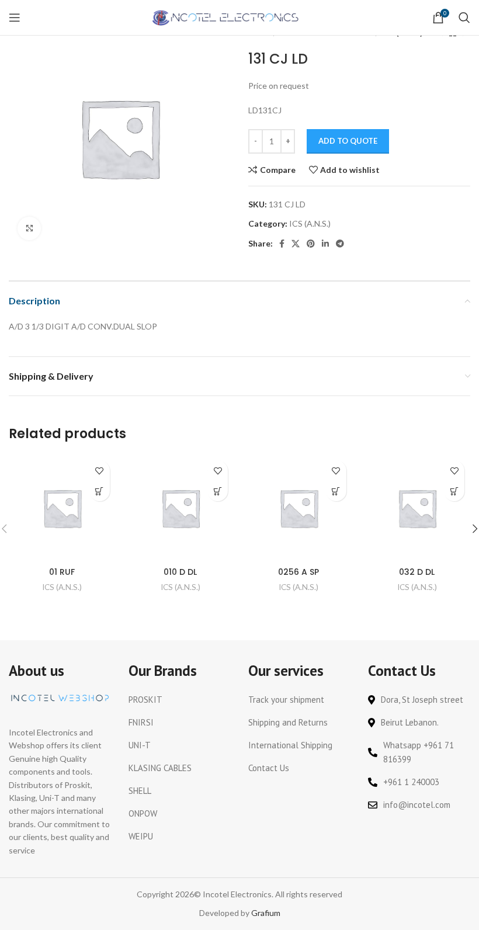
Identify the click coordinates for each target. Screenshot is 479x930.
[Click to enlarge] (29, 228)
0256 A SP (298, 572)
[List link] (180, 700)
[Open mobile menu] (14, 17)
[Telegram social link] (340, 243)
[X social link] (295, 243)
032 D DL (417, 572)
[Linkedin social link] (325, 243)
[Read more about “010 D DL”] (217, 491)
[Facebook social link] (282, 243)
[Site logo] (226, 17)
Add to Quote (347, 140)
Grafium (265, 913)
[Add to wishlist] (99, 470)
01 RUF (62, 572)
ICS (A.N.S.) (310, 223)
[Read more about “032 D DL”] (454, 491)
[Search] (464, 17)
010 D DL (180, 572)
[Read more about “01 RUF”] (99, 491)
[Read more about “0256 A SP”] (336, 491)
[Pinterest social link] (310, 243)
